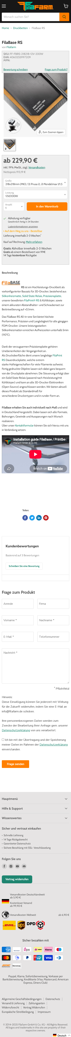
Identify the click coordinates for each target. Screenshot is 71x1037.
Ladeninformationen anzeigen (23, 226)
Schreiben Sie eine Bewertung (24, 566)
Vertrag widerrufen (17, 879)
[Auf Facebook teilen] (25, 518)
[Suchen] (64, 17)
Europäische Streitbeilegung (18, 1012)
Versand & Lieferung (13, 1003)
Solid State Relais (32, 296)
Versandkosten (36, 167)
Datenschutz (53, 999)
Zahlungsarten (37, 1003)
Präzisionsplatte (52, 296)
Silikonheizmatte (11, 296)
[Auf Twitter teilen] (32, 518)
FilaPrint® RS (31, 300)
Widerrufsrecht (10, 1007)
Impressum (44, 1012)
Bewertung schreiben (15, 69)
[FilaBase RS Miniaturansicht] (10, 145)
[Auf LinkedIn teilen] (39, 518)
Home (5, 28)
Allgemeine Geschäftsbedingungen (22, 999)
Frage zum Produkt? (56, 69)
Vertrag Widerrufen (34, 1007)
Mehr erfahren (34, 242)
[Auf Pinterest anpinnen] (46, 518)
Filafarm (11, 47)
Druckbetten (20, 28)
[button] (62, 1035)
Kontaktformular (24, 425)
